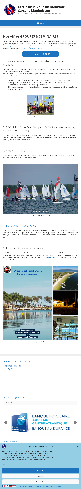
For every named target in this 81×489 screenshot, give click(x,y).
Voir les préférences (40, 482)
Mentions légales (56, 486)
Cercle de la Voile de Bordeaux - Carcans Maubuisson (42, 9)
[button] (78, 446)
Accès (7, 397)
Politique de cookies (26, 486)
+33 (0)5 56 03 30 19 (12, 366)
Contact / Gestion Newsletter (18, 361)
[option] (40, 422)
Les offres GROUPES (40, 54)
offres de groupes (9, 46)
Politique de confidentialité (42, 486)
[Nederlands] (14, 486)
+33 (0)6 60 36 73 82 (13, 368)
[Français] (3, 486)
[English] (7, 486)
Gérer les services (8, 465)
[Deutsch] (10, 486)
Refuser (40, 476)
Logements (18, 397)
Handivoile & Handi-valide (21, 225)
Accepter (40, 470)
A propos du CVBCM (12, 441)
